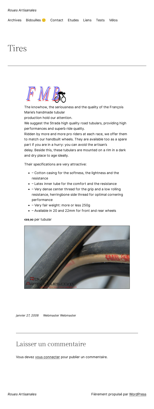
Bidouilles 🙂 (36, 20)
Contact (56, 20)
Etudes (73, 20)
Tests (100, 20)
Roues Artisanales (22, 10)
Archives (14, 20)
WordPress (137, 394)
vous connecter (47, 357)
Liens (87, 20)
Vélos (113, 20)
